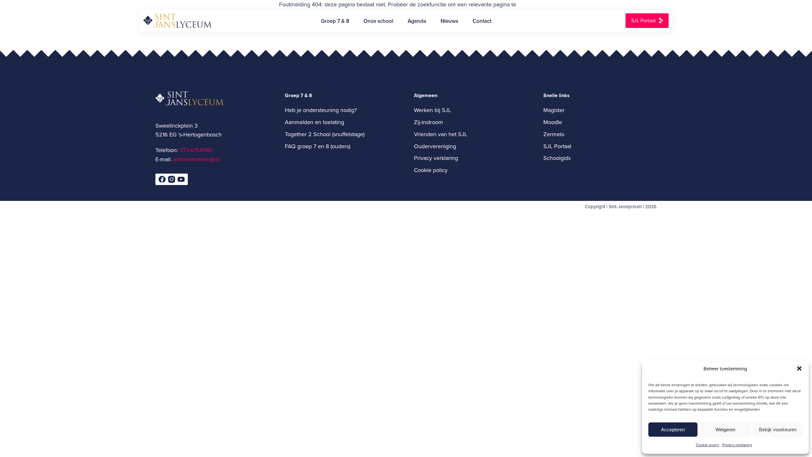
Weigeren (725, 429)
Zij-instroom (428, 122)
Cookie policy (707, 444)
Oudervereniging (435, 146)
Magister (554, 110)
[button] (799, 368)
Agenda (417, 21)
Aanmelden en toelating (314, 122)
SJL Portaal (643, 20)
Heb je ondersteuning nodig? (321, 110)
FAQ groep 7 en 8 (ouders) (317, 146)
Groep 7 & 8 (335, 21)
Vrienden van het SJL (440, 134)
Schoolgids (557, 158)
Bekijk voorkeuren (777, 429)
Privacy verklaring (737, 444)
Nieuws (449, 21)
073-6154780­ (196, 150)
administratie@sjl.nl (196, 159)
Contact (482, 21)
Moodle (552, 122)
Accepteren (673, 429)
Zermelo (553, 134)
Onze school (378, 21)
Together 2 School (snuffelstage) (324, 134)
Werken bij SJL (432, 110)
